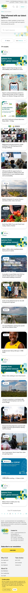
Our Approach (4, 560)
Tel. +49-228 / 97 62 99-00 (17, 539)
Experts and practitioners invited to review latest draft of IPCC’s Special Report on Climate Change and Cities (13, 94)
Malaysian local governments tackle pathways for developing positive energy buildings (12, 146)
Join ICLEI (12, 2)
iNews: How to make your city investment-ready (11, 502)
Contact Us (18, 565)
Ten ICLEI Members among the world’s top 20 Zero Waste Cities (13, 326)
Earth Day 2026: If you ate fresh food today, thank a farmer (13, 225)
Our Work (3, 562)
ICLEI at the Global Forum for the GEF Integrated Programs (13, 301)
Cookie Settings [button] (6, 589)
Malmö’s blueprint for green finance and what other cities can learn (12, 200)
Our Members (4, 571)
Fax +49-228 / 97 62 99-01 (17, 540)
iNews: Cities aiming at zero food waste (13, 376)
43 (26, 514)
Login (26, 2)
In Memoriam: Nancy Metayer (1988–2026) (13, 351)
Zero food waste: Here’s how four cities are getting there (14, 453)
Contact (21, 2)
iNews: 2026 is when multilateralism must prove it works (12, 250)
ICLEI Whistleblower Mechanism (16, 1)
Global (22, 6)
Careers (17, 2)
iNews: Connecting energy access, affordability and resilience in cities (12, 68)
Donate (7, 1)
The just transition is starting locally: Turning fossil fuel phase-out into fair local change (13, 400)
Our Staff (3, 575)
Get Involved (18, 562)
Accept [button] (14, 589)
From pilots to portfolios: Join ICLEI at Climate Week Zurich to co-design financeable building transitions (13, 275)
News (26, 1)
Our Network (4, 565)
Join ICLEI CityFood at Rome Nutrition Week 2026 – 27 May (13, 120)
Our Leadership (5, 573)
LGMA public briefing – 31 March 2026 (13, 478)
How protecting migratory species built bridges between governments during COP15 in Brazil (13, 427)
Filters (8, 40)
